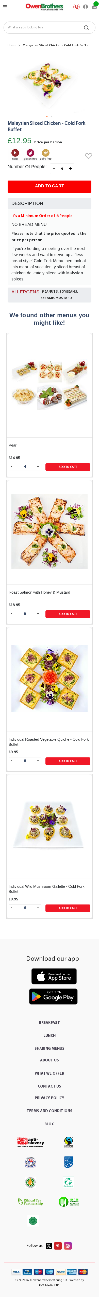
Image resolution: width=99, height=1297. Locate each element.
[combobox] (50, 28)
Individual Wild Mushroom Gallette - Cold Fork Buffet (47, 889)
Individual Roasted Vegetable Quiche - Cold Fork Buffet (49, 742)
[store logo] (44, 7)
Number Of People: (27, 166)
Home (12, 45)
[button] (47, 116)
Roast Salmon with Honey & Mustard (39, 592)
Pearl (13, 445)
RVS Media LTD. (49, 1285)
